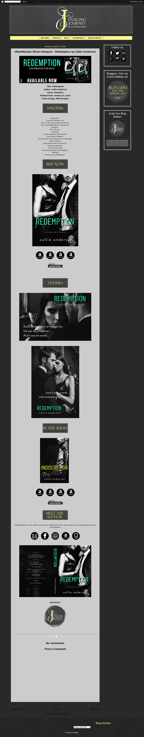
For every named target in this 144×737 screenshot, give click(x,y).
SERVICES (56, 38)
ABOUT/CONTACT (95, 38)
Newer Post (17, 709)
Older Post (95, 709)
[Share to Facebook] (59, 637)
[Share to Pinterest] (61, 637)
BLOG (66, 38)
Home (56, 709)
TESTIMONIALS (78, 38)
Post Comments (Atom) (60, 714)
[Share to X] (56, 637)
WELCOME (45, 38)
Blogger (75, 732)
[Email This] (52, 637)
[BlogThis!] (54, 637)
